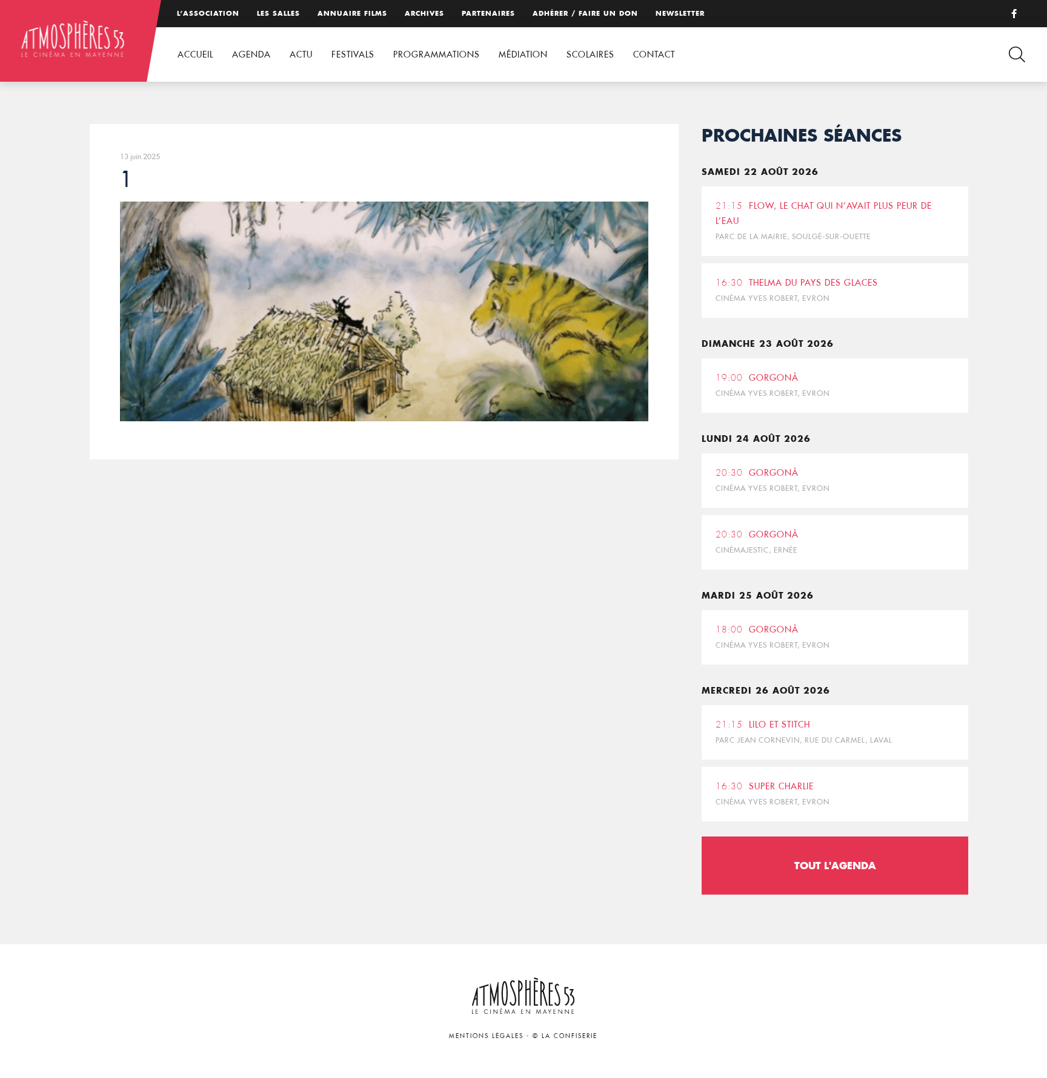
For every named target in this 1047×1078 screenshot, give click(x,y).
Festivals (352, 54)
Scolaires (590, 54)
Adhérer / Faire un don (585, 13)
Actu (301, 54)
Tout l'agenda (835, 865)
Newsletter (680, 13)
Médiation (523, 54)
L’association (208, 13)
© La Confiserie (565, 1036)
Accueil (195, 54)
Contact (654, 54)
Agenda (251, 54)
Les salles (278, 13)
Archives (424, 13)
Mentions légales (486, 1036)
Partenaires (488, 13)
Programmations (436, 54)
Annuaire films (352, 13)
